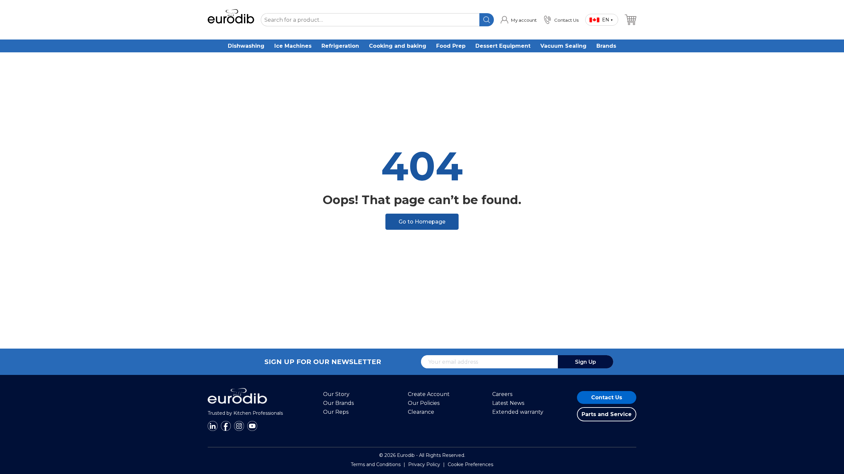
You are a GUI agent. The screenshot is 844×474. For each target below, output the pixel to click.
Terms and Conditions (376, 464)
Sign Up (585, 362)
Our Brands (338, 403)
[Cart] (630, 19)
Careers (502, 394)
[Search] (486, 19)
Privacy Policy (424, 464)
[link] (518, 20)
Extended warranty (517, 412)
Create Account (429, 394)
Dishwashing (246, 46)
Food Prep (451, 46)
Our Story (336, 394)
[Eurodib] (237, 407)
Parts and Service (607, 414)
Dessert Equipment (502, 46)
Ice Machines (293, 46)
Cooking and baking (397, 46)
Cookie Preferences (470, 464)
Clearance (421, 412)
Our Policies (423, 403)
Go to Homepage (422, 222)
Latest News (508, 403)
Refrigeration (340, 46)
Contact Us (606, 397)
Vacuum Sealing (563, 46)
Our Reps (335, 412)
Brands (606, 46)
